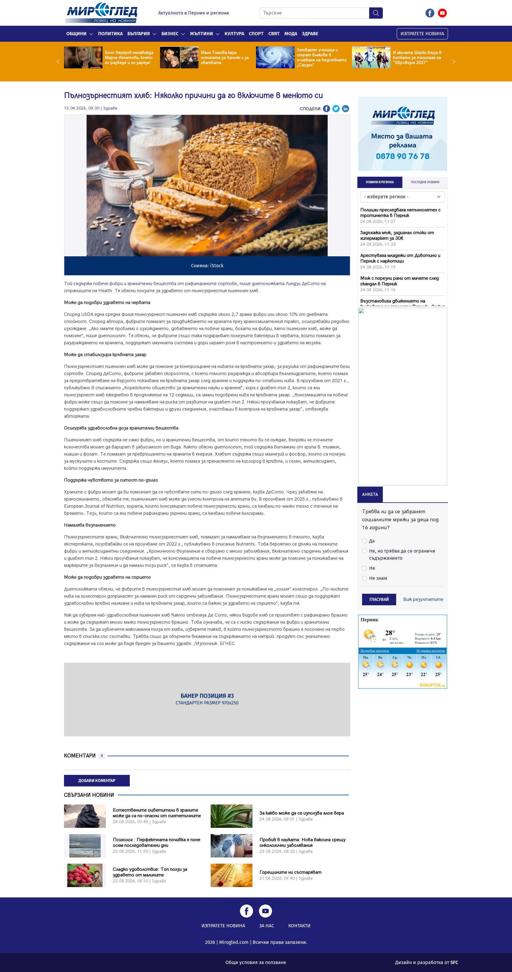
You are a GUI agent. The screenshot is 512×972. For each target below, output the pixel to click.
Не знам (378, 578)
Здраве (310, 33)
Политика (110, 33)
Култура (234, 33)
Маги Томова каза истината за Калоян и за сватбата (225, 57)
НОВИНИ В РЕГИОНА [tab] (380, 182)
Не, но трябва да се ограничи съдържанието (402, 554)
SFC (454, 962)
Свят (274, 33)
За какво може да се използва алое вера (302, 813)
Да (372, 541)
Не (372, 568)
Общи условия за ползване (255, 962)
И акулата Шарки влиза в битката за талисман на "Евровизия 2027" (417, 57)
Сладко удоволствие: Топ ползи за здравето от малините (150, 872)
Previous (60, 62)
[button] (91, 33)
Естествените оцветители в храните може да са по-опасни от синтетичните (157, 813)
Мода (290, 33)
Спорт (256, 33)
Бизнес (169, 33)
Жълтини (201, 33)
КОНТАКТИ (299, 925)
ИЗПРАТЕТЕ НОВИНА (422, 33)
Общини (76, 33)
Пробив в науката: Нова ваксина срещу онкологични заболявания (303, 842)
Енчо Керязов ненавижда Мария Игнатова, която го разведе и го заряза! (129, 57)
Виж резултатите (423, 599)
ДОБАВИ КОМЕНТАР (97, 780)
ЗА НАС (266, 925)
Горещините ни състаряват (290, 872)
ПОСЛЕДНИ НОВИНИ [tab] (425, 182)
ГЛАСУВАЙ (379, 599)
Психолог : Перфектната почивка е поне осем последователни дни (156, 842)
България (138, 33)
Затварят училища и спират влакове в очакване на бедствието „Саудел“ (322, 57)
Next (452, 62)
